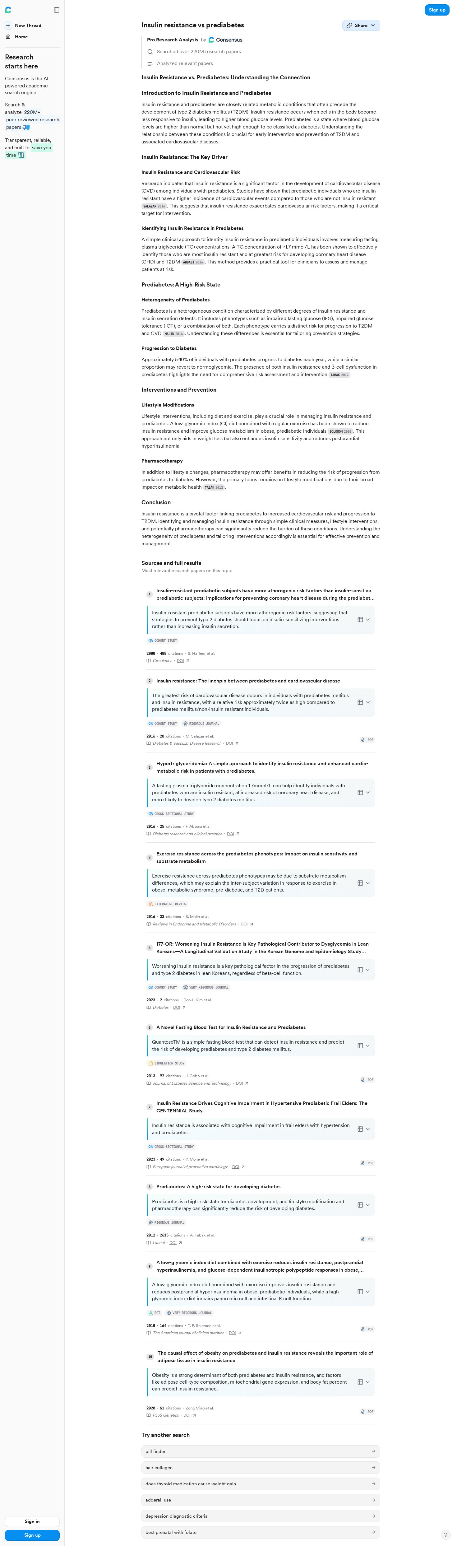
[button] (437, 10)
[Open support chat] (446, 1535)
